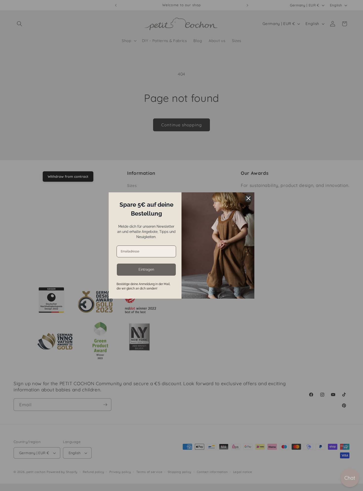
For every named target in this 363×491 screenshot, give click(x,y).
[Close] (248, 198)
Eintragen (146, 269)
